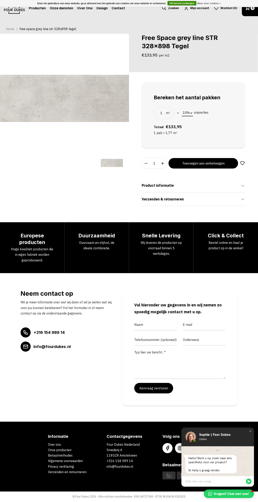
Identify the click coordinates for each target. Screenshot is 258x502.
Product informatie (158, 185)
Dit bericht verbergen (182, 3)
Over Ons (85, 8)
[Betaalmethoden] (169, 475)
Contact (118, 8)
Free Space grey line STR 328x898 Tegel (47, 29)
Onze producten (59, 450)
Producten (37, 8)
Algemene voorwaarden (65, 461)
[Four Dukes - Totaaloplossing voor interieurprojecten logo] (14, 8)
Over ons (54, 444)
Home (10, 29)
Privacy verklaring (61, 466)
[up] (162, 163)
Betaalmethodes (60, 455)
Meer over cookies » (209, 3)
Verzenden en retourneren (67, 472)
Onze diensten (61, 8)
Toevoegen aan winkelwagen (203, 163)
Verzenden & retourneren (163, 199)
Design (102, 8)
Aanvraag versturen (153, 388)
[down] (146, 163)
